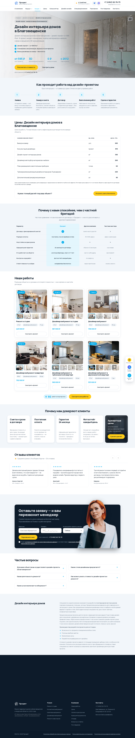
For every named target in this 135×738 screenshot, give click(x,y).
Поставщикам (105, 9)
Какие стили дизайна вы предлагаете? (85, 567)
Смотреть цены (48, 67)
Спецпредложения (80, 9)
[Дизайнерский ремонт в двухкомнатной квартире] (103, 352)
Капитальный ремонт (54, 712)
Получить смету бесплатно (105, 193)
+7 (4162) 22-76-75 (112, 2)
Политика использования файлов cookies (107, 734)
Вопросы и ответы (77, 722)
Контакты (116, 9)
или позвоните (26, 72)
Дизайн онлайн (66, 9)
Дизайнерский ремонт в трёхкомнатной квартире (62, 374)
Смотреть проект (31, 334)
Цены (45, 9)
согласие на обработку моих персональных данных (41, 542)
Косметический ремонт (54, 709)
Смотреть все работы (80, 397)
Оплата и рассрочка (78, 712)
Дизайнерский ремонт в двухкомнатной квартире (98, 374)
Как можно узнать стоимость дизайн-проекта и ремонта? (89, 577)
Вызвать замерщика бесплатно (98, 681)
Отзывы (73, 719)
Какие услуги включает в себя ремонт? (31, 586)
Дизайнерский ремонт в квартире (30, 373)
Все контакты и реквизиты (104, 715)
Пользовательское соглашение (82, 734)
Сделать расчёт (116, 436)
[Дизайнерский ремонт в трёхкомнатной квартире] (67, 352)
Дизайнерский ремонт (97, 321)
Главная (18, 18)
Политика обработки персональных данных (57, 734)
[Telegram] (94, 3)
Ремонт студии (52, 706)
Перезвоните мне (28, 537)
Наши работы (75, 706)
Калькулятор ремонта (78, 716)
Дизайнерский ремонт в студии (65, 321)
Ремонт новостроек (53, 719)
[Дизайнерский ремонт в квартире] (31, 352)
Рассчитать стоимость (26, 67)
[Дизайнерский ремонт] (103, 301)
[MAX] (99, 3)
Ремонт (28, 9)
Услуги (37, 9)
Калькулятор (54, 9)
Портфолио (94, 9)
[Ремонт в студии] (31, 301)
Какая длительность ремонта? (28, 576)
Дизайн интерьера (28, 18)
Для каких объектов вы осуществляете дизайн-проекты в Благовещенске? (38, 568)
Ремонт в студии (23, 321)
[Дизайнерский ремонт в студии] (67, 301)
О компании (19, 9)
